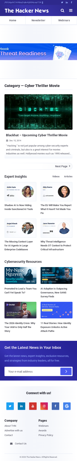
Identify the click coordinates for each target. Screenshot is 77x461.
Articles (68, 176)
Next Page (62, 166)
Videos (56, 176)
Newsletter (38, 20)
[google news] (67, 406)
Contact (8, 435)
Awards (42, 430)
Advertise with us (13, 430)
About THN (10, 425)
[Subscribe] (66, 371)
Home (12, 20)
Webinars (64, 20)
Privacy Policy (45, 435)
